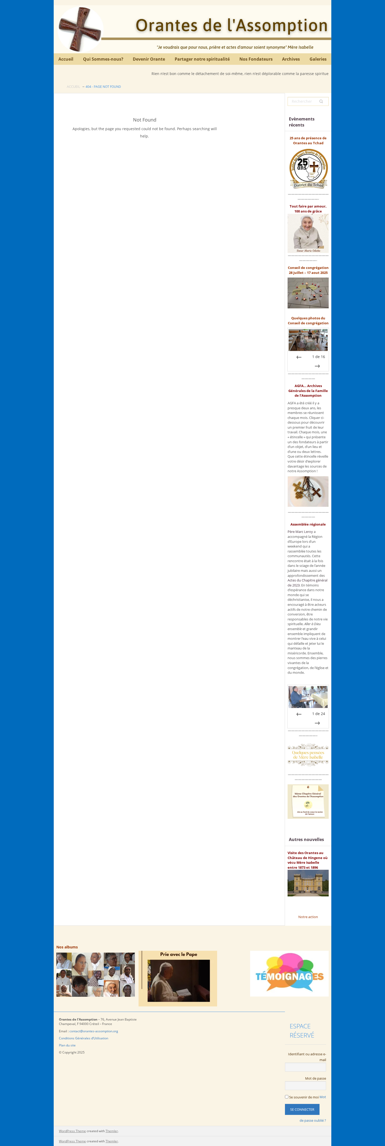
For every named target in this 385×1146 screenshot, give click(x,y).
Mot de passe (315, 1078)
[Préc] (299, 356)
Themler (112, 1131)
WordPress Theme (72, 1131)
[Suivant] (317, 365)
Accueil (73, 86)
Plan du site (67, 1045)
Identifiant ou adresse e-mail (307, 1057)
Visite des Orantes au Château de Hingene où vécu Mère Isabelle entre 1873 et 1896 (308, 860)
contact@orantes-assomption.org (93, 1031)
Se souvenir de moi (303, 1097)
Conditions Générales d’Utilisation (83, 1038)
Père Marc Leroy (300, 531)
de (318, 356)
